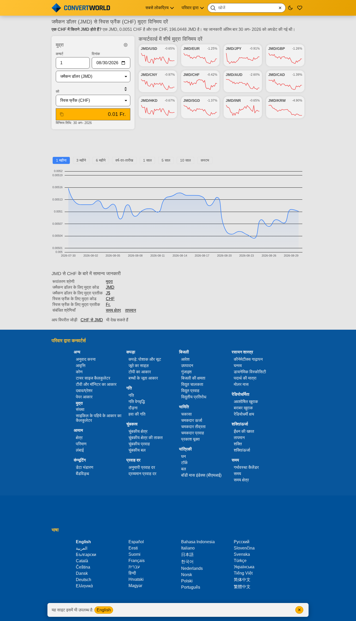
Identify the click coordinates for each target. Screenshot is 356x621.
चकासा (186, 414)
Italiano (188, 548)
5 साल (166, 160)
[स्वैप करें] (125, 89)
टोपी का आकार (139, 372)
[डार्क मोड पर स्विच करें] (290, 8)
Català (82, 561)
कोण (79, 372)
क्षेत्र (79, 437)
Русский (241, 542)
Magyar (135, 585)
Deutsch (83, 579)
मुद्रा (109, 281)
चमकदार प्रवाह (192, 433)
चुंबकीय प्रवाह (139, 444)
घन (183, 456)
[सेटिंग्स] (125, 45)
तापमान (130, 310)
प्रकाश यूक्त (190, 439)
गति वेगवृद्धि (136, 401)
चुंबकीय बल (137, 450)
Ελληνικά (84, 586)
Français (136, 560)
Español (136, 542)
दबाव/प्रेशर (84, 390)
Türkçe (240, 560)
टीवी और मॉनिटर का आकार (96, 384)
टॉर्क (184, 462)
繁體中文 (242, 586)
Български (86, 554)
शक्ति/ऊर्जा (242, 450)
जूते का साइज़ (138, 365)
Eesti (133, 548)
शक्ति (238, 444)
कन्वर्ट (59, 54)
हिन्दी (132, 573)
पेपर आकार (84, 397)
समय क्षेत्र (113, 310)
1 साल (147, 160)
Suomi (134, 554)
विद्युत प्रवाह (190, 390)
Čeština (83, 567)
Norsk (186, 574)
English (104, 610)
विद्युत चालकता (192, 384)
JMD (110, 287)
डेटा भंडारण (84, 467)
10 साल (185, 160)
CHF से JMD (92, 320)
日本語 (187, 554)
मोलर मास (241, 384)
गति (131, 395)
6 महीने (101, 160)
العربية (81, 548)
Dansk (82, 573)
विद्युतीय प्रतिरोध (193, 397)
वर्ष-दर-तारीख (124, 160)
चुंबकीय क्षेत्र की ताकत (145, 437)
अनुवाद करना (86, 359)
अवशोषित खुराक (246, 401)
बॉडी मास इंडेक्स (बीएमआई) (201, 475)
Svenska (242, 554)
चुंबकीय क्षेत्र (138, 431)
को (57, 91)
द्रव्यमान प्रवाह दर (142, 473)
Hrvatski (136, 579)
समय (237, 473)
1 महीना (61, 160)
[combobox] (246, 8)
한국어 (187, 561)
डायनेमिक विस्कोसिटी (250, 372)
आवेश (185, 359)
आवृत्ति (80, 365)
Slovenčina (244, 548)
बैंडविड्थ (82, 473)
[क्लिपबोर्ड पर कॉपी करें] (61, 114)
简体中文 (242, 579)
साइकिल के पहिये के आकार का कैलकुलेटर (98, 418)
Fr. (108, 304)
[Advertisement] (178, 145)
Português (190, 587)
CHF (110, 299)
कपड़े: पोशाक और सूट (144, 359)
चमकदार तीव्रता (193, 426)
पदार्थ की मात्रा (245, 378)
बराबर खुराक (243, 408)
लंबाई (80, 450)
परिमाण (81, 444)
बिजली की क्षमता (193, 378)
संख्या (80, 409)
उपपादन (187, 365)
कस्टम (205, 160)
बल (183, 469)
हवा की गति (136, 414)
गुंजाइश (186, 372)
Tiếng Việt (243, 573)
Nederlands (192, 568)
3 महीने (81, 160)
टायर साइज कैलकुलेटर (93, 378)
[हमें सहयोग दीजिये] (299, 8)
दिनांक (96, 54)
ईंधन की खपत (244, 431)
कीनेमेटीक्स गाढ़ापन (248, 359)
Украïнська (244, 567)
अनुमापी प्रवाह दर (141, 467)
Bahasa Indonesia (198, 542)
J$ (108, 293)
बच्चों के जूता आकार (143, 378)
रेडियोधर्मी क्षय (244, 414)
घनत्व (238, 365)
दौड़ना (133, 408)
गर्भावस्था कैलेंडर (246, 467)
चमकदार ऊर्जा (191, 420)
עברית (134, 567)
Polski (187, 581)
